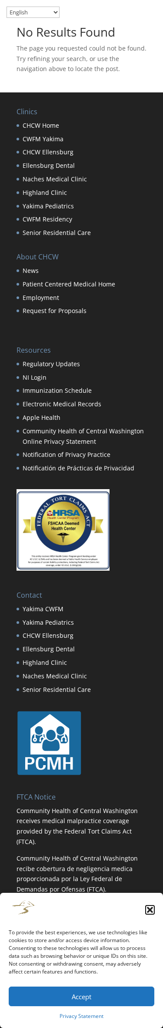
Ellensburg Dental (49, 165)
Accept (81, 996)
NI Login (35, 377)
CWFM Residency (47, 219)
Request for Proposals (54, 310)
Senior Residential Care (57, 232)
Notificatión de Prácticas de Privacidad (78, 468)
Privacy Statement (81, 1016)
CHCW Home (41, 125)
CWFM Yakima (43, 139)
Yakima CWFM (43, 609)
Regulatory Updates (51, 364)
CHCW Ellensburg (48, 152)
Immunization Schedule (57, 390)
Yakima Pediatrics (48, 206)
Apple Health (41, 417)
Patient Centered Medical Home (69, 284)
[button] (150, 909)
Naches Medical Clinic (55, 179)
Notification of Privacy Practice (66, 454)
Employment (41, 297)
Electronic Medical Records (62, 404)
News (31, 270)
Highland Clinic (45, 192)
